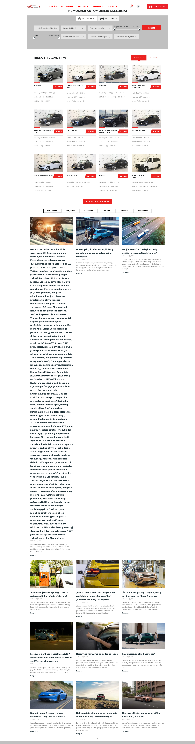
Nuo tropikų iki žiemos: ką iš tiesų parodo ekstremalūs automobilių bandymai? (94, 253)
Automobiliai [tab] (88, 18)
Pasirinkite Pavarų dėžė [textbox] (125, 37)
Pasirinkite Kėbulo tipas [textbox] (98, 37)
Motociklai (83, 6)
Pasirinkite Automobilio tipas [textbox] (47, 28)
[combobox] (46, 28)
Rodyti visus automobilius (97, 201)
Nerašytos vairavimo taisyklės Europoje (97, 654)
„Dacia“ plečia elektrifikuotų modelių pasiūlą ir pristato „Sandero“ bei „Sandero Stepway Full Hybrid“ (96, 596)
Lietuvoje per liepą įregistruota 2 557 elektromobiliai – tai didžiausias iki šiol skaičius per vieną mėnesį (51, 657)
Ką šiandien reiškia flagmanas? (139, 654)
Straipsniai (98, 6)
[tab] (138, 57)
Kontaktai (112, 6)
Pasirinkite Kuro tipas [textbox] (71, 37)
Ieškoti (151, 28)
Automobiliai (67, 6)
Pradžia (53, 6)
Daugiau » (34, 555)
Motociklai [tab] (111, 18)
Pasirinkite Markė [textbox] (69, 28)
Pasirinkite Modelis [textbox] (97, 28)
